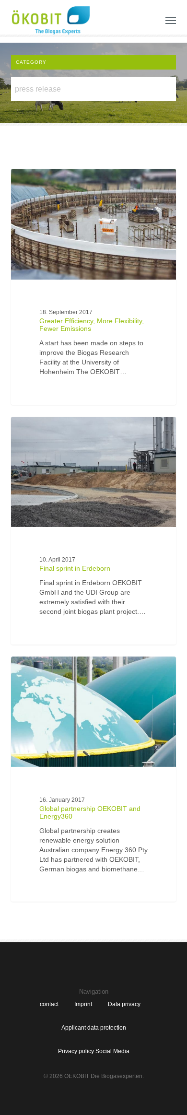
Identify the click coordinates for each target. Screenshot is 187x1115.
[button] (170, 20)
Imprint (83, 1004)
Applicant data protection (93, 1027)
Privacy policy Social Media (93, 1051)
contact (49, 1004)
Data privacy (124, 1004)
